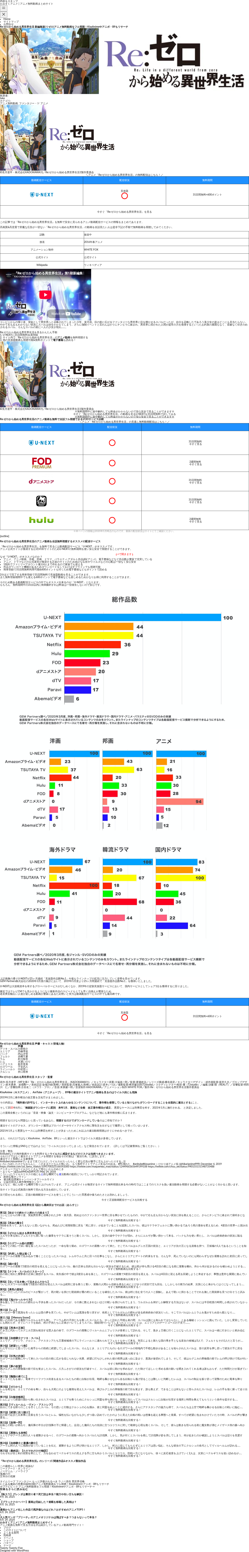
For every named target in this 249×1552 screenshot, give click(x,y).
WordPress (23, 1550)
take (2, 98)
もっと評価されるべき (45, 1481)
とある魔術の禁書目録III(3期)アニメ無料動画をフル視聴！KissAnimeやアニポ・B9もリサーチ (56, 1484)
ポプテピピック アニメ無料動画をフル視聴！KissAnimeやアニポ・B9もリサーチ (46, 1486)
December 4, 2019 (211, 1164)
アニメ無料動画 (9, 103)
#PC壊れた (124, 1164)
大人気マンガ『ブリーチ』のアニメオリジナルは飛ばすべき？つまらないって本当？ (48, 1517)
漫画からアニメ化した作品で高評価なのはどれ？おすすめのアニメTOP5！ (43, 1509)
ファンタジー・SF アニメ (33, 103)
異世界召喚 (78, 1481)
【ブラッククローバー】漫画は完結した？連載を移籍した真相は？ (38, 1502)
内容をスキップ (9, 1)
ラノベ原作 (64, 1481)
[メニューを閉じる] (3, 15)
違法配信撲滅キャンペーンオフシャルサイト (29, 1179)
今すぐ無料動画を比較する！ (124, 1220)
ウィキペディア (93, 265)
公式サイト (90, 257)
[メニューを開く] (3, 8)
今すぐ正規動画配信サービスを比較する (124, 1200)
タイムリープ (7, 1481)
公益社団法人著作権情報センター (22, 1182)
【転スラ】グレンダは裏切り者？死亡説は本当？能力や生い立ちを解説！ (42, 1494)
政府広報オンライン (14, 1177)
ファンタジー (23, 1481)
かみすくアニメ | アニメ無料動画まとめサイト (26, 4)
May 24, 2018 (48, 1172)
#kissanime (149, 1164)
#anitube (138, 1164)
